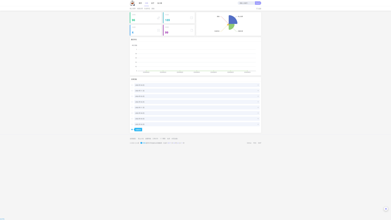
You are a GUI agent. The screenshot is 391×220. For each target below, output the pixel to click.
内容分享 (140, 8)
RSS (254, 143)
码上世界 (133, 8)
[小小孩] (133, 3)
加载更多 (138, 129)
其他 (153, 8)
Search (258, 3)
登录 (259, 9)
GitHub (249, 143)
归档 (146, 3)
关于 (152, 3)
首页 (140, 3)
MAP (259, 143)
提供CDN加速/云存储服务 (154, 143)
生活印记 (147, 8)
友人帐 (159, 3)
